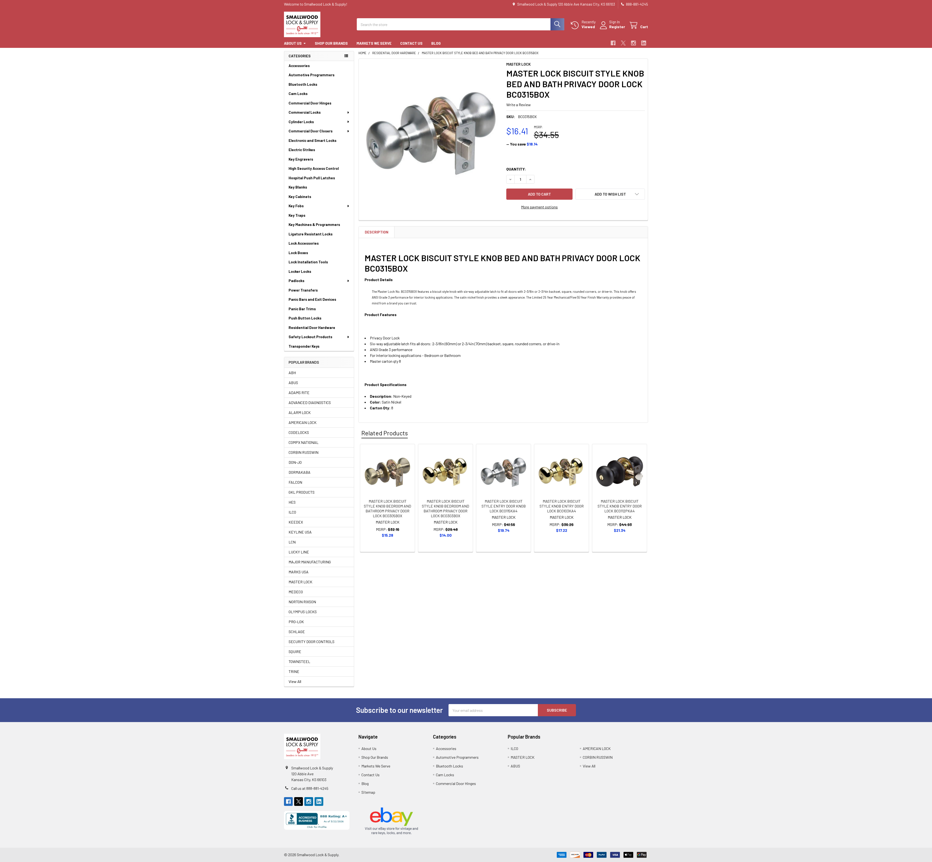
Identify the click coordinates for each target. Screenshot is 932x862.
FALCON (295, 482)
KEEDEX (296, 522)
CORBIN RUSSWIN (303, 452)
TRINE (294, 671)
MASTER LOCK (300, 581)
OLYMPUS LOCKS (303, 611)
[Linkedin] (643, 43)
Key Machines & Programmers (314, 224)
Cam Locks (298, 93)
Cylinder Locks (301, 122)
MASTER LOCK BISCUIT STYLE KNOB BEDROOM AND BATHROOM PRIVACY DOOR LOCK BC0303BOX (445, 508)
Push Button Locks (305, 318)
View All (295, 681)
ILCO (292, 512)
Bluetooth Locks (303, 84)
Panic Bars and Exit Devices (312, 299)
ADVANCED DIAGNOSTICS (310, 402)
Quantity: (516, 169)
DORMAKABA (299, 472)
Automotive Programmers (311, 75)
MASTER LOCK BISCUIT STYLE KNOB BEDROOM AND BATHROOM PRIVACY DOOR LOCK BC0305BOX (387, 508)
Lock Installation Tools (308, 262)
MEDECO (296, 591)
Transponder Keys (304, 346)
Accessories (299, 65)
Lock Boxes (298, 252)
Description (376, 232)
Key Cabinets (300, 196)
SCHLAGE (297, 631)
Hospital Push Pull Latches (312, 178)
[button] (610, 194)
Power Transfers (303, 290)
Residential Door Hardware (312, 327)
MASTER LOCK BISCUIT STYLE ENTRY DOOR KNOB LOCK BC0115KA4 (504, 506)
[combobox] (460, 24)
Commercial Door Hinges (310, 103)
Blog (436, 43)
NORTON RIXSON (302, 601)
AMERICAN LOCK (302, 422)
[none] (431, 131)
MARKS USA (298, 571)
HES (292, 502)
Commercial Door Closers (311, 131)
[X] (623, 43)
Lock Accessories (304, 243)
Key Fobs (296, 206)
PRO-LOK (296, 621)
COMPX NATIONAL (303, 442)
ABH (292, 372)
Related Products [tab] (384, 433)
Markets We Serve (374, 43)
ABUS (293, 382)
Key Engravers (301, 159)
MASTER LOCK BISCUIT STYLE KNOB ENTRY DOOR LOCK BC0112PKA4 (620, 506)
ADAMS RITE (299, 392)
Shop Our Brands (331, 43)
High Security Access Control (314, 168)
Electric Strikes (302, 149)
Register (617, 26)
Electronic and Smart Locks (312, 140)
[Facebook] (613, 43)
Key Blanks (298, 187)
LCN (292, 542)
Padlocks (296, 280)
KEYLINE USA (300, 532)
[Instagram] (633, 43)
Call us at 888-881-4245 (309, 788)
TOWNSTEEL (299, 661)
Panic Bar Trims (302, 309)
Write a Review (518, 104)
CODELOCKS (299, 432)
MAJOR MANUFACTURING (310, 562)
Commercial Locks (305, 112)
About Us (293, 43)
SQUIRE (295, 651)
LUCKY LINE (299, 552)
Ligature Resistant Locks (311, 234)
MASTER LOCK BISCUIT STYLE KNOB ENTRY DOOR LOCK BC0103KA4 (562, 506)
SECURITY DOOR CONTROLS (311, 641)
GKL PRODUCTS (302, 492)
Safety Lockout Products (310, 337)
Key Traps (297, 215)
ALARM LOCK (300, 412)
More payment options (539, 207)
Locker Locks (300, 271)
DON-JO (295, 462)
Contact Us (411, 43)
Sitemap (368, 792)
